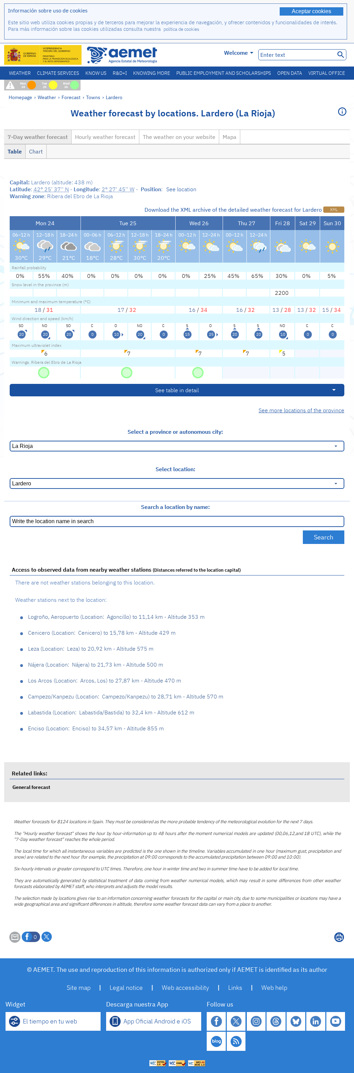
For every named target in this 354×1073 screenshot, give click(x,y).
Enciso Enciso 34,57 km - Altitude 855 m (96, 728)
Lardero (114, 97)
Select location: (175, 469)
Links (235, 988)
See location (181, 189)
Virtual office (326, 73)
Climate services (58, 73)
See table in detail (177, 390)
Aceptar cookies (311, 11)
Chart (36, 151)
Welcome (236, 52)
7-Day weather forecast (38, 136)
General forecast (31, 787)
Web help (274, 988)
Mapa (229, 136)
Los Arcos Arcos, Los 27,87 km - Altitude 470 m (104, 680)
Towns (93, 97)
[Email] (14, 940)
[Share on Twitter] (46, 937)
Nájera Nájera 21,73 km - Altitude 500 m (95, 664)
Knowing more (151, 73)
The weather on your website (179, 136)
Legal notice (126, 988)
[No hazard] (43, 372)
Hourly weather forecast (105, 136)
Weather (20, 73)
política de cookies (181, 29)
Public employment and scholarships (223, 73)
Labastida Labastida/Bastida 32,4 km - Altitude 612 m (111, 712)
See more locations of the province (301, 410)
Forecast (71, 97)
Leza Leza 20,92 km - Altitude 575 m (90, 648)
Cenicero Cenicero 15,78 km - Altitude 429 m (102, 632)
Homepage (20, 97)
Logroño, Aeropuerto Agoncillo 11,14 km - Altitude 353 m (116, 616)
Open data (289, 73)
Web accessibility (185, 988)
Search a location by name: (175, 506)
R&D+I (120, 73)
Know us (95, 73)
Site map (79, 988)
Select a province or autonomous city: (175, 431)
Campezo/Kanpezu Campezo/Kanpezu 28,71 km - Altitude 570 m (125, 696)
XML (333, 209)
